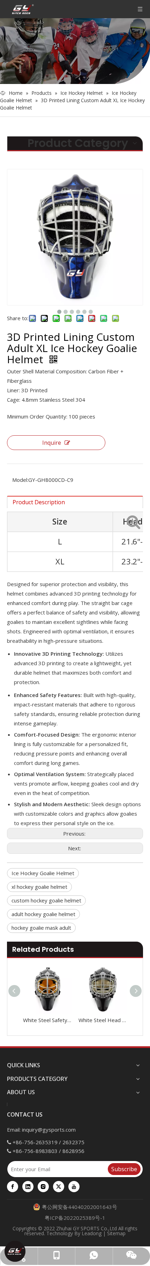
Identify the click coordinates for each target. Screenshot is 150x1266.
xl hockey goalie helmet (39, 886)
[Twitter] (58, 1186)
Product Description (39, 502)
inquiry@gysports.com (49, 1129)
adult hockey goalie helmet (43, 913)
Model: (20, 479)
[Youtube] (74, 1186)
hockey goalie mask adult (41, 927)
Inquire (51, 442)
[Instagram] (43, 1186)
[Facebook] (12, 1186)
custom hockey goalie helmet (46, 900)
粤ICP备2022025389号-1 (75, 1217)
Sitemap (116, 1233)
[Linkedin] (27, 1186)
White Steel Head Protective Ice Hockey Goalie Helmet (102, 1020)
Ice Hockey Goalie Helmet (43, 873)
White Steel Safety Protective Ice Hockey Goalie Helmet (47, 1020)
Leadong (92, 1233)
